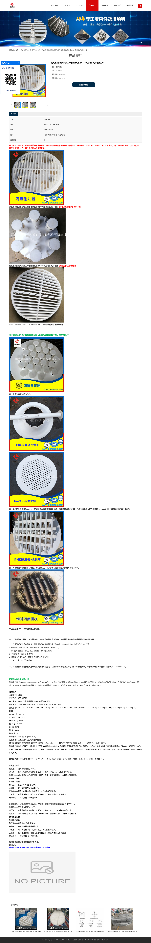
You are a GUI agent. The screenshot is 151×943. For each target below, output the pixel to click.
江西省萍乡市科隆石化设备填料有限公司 (71, 940)
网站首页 (23, 50)
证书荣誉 (104, 5)
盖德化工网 (97, 940)
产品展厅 (92, 5)
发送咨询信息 (83, 85)
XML (85, 940)
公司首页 (54, 5)
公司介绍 (67, 5)
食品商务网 (104, 940)
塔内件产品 (40, 50)
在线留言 (130, 5)
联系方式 (117, 5)
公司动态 (79, 5)
